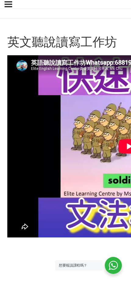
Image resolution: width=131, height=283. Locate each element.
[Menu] (8, 4)
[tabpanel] (65, 147)
